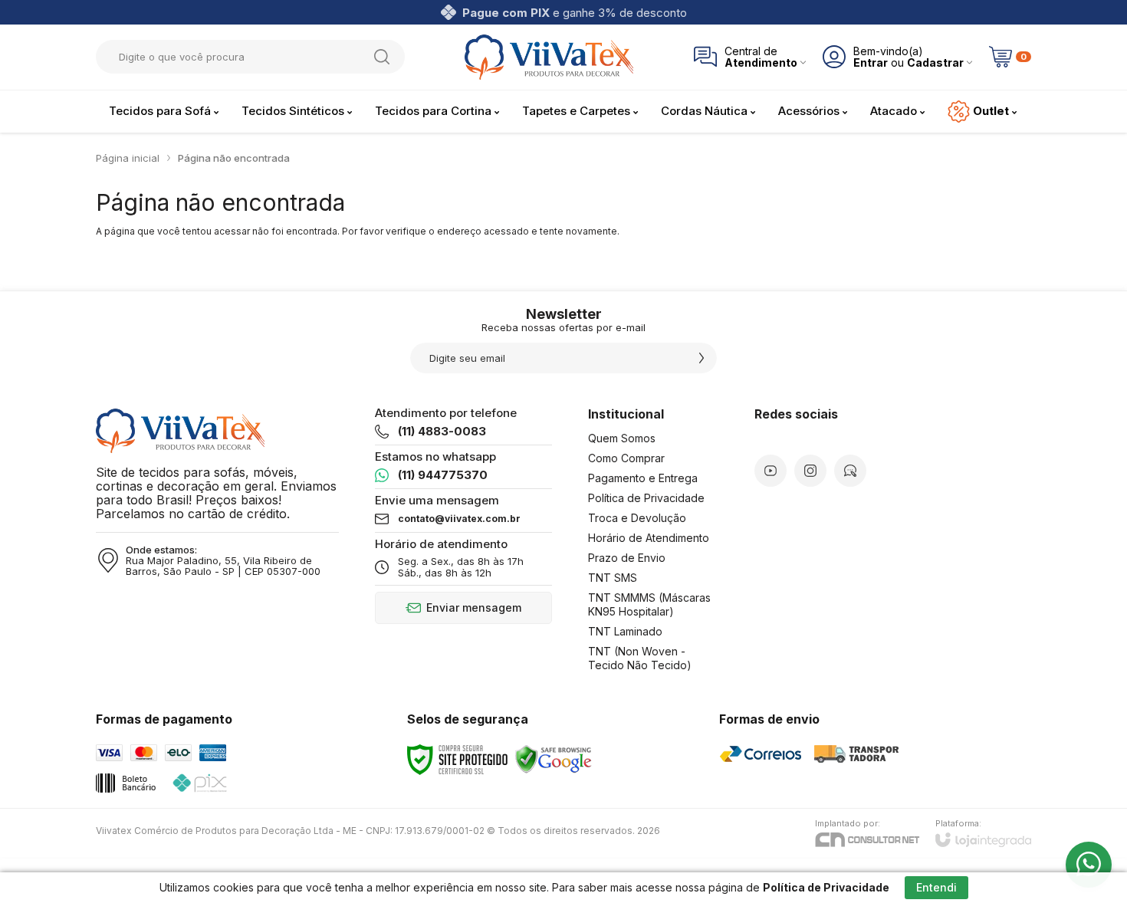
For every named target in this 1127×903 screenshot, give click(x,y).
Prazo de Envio (626, 557)
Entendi (936, 887)
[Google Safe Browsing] (553, 758)
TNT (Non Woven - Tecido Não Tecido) (640, 658)
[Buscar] (381, 57)
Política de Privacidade (646, 497)
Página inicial (127, 158)
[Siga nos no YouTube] (770, 471)
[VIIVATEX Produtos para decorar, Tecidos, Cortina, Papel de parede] (549, 57)
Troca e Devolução (637, 517)
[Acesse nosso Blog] (850, 471)
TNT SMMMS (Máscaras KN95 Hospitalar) (649, 604)
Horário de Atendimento (648, 537)
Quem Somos (622, 438)
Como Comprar (626, 458)
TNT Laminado (625, 631)
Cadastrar (935, 62)
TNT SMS (612, 577)
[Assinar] (701, 358)
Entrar (870, 62)
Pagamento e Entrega (643, 477)
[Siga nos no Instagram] (810, 471)
